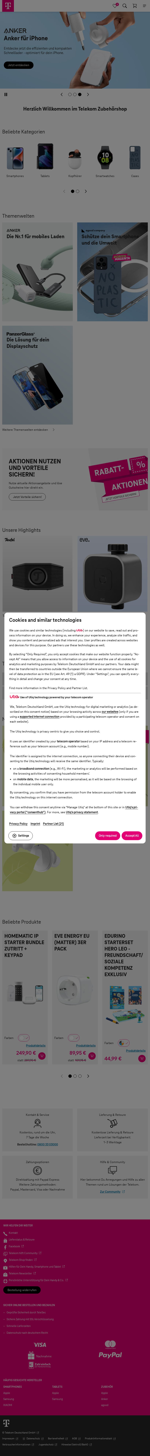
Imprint (35, 824)
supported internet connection (39, 717)
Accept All (132, 836)
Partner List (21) (53, 824)
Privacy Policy (18, 824)
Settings (23, 836)
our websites (110, 712)
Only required (108, 836)
